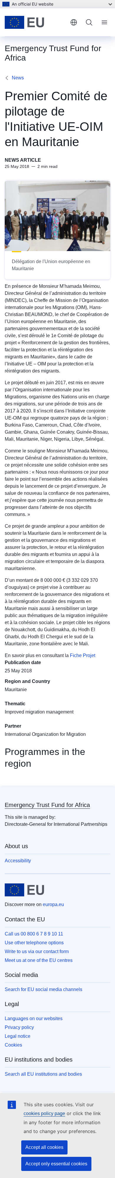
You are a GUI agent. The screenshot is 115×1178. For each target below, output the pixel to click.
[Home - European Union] (35, 22)
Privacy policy (19, 1027)
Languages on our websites (34, 1018)
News (18, 77)
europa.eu (53, 904)
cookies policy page (44, 1113)
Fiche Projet (82, 655)
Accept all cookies (44, 1147)
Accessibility (18, 860)
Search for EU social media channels (43, 989)
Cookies (13, 1044)
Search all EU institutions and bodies (43, 1074)
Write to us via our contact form (37, 951)
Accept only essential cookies (56, 1163)
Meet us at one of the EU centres (39, 960)
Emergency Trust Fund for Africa (47, 805)
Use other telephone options (34, 942)
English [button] (74, 22)
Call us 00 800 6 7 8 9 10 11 (34, 933)
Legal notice (17, 1036)
